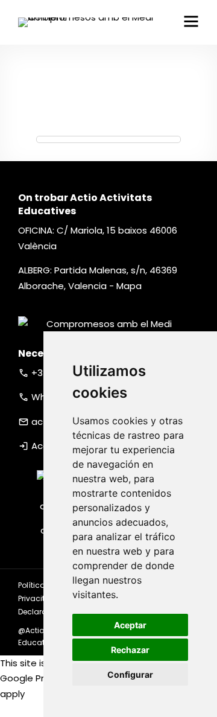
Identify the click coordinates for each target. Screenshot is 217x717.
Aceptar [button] (130, 625)
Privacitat (35, 598)
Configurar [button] (130, 674)
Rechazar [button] (130, 650)
